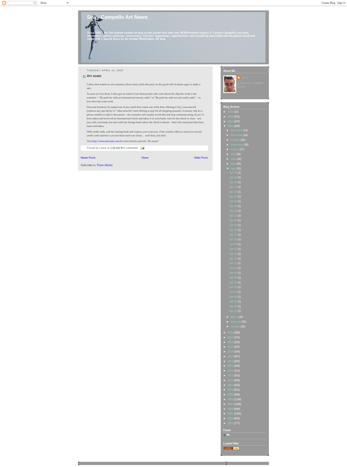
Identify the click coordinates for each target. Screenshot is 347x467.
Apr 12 (233, 258)
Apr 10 (233, 268)
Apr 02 (233, 306)
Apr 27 (233, 187)
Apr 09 (233, 272)
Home (145, 157)
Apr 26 (233, 191)
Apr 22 (233, 211)
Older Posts (201, 157)
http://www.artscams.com (105, 141)
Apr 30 (233, 172)
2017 (231, 356)
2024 (231, 121)
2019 (231, 346)
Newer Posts (88, 157)
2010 (231, 389)
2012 (231, 380)
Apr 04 (233, 296)
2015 (231, 366)
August (235, 149)
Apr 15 (233, 244)
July (233, 154)
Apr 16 (233, 239)
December (237, 130)
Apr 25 (233, 196)
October (236, 140)
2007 (231, 404)
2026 (231, 111)
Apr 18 (233, 230)
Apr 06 (233, 287)
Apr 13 (233, 253)
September (237, 144)
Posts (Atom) (104, 165)
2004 (231, 418)
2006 (231, 409)
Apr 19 (233, 225)
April (234, 168)
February (236, 321)
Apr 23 (233, 206)
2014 (231, 370)
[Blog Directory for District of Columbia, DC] (231, 449)
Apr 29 (233, 177)
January (236, 326)
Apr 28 (233, 182)
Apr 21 (233, 215)
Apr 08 (233, 277)
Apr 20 (233, 220)
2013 (231, 375)
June (234, 159)
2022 (231, 332)
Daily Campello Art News (117, 17)
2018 (231, 351)
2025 (231, 116)
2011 (231, 385)
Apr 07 (233, 282)
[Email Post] (142, 148)
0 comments (130, 148)
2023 (231, 126)
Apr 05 (233, 292)
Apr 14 (233, 249)
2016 (231, 361)
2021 (231, 337)
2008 (231, 399)
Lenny (244, 77)
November (237, 135)
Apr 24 (233, 201)
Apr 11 (233, 263)
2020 (231, 342)
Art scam (94, 76)
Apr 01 (233, 311)
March (235, 317)
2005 (231, 413)
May (233, 163)
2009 (231, 394)
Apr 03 (233, 301)
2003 (231, 423)
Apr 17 (233, 234)
